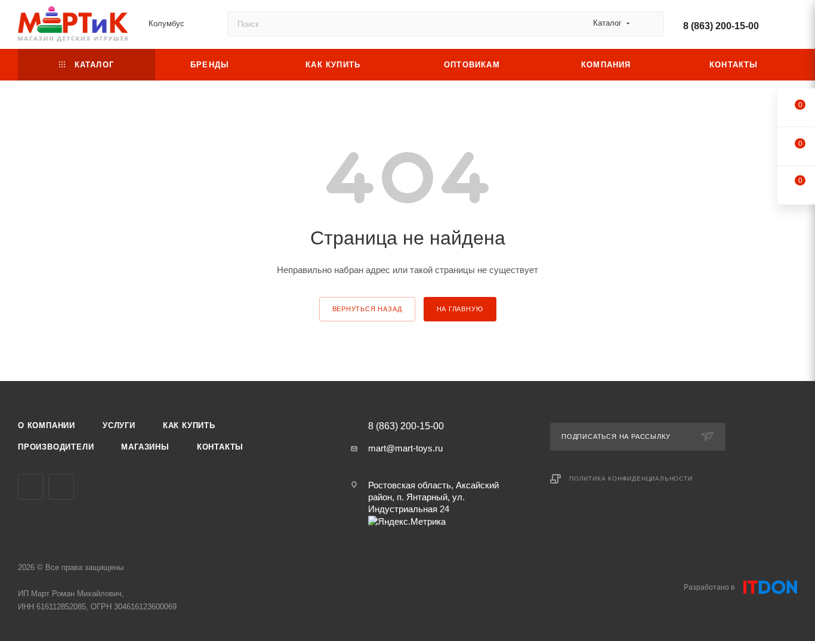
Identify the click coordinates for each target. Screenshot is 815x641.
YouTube (31, 487)
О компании (46, 425)
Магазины (145, 446)
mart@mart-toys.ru (405, 448)
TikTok (61, 487)
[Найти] (649, 23)
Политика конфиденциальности (631, 478)
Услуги (119, 425)
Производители (56, 446)
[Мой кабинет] (791, 26)
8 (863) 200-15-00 (721, 26)
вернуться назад (367, 308)
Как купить (189, 425)
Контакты (220, 446)
